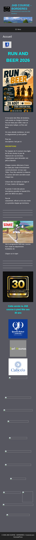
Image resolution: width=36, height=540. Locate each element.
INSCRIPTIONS (10, 146)
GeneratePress (18, 537)
